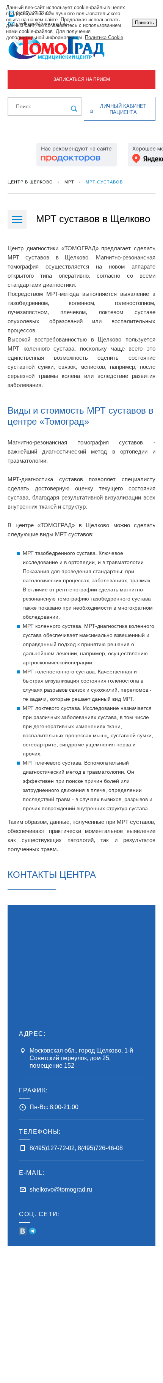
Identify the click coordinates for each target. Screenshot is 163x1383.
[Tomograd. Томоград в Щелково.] (81, 47)
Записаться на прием (81, 79)
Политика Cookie (104, 37)
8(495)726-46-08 (100, 1148)
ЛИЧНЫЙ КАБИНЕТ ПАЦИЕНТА (123, 109)
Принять (144, 22)
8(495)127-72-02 (52, 1148)
